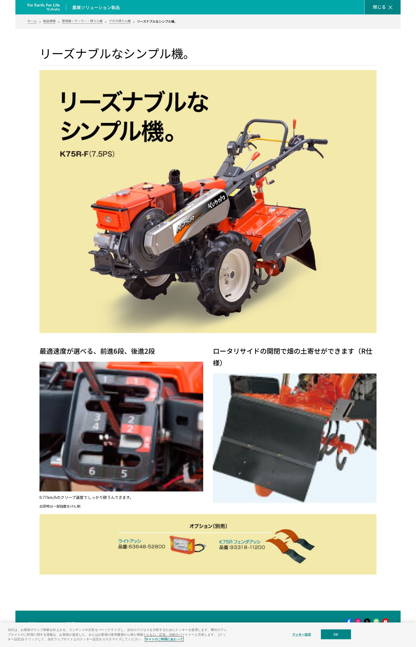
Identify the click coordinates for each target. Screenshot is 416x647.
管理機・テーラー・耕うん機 (82, 21)
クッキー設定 (301, 634)
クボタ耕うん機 (120, 21)
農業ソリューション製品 (96, 7)
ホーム (32, 21)
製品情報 (49, 21)
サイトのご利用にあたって (164, 639)
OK (335, 634)
